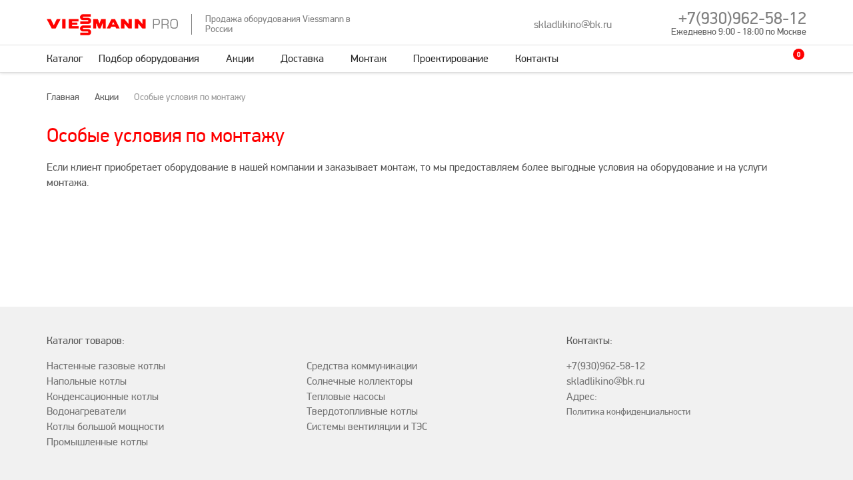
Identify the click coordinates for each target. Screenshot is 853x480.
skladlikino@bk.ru (573, 24)
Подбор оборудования (149, 58)
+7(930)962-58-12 (742, 18)
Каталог (65, 58)
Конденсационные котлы (103, 396)
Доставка (302, 58)
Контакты (536, 58)
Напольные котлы (87, 381)
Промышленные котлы (97, 442)
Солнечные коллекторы (360, 381)
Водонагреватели (86, 411)
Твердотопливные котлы (362, 411)
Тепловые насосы (346, 396)
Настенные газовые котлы (106, 366)
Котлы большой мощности (105, 426)
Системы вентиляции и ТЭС (367, 426)
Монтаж (369, 58)
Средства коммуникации (362, 366)
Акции (240, 58)
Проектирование (450, 58)
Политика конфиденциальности (628, 411)
